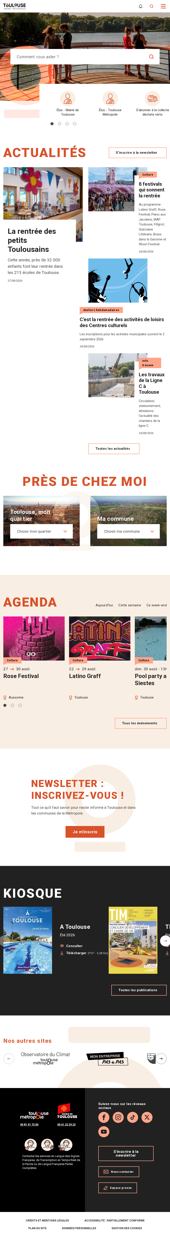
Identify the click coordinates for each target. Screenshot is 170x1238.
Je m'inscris (85, 831)
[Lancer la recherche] (152, 56)
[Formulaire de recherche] (151, 6)
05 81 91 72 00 (29, 1124)
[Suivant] (161, 1058)
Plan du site (37, 1228)
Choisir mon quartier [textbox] (34, 531)
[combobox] (77, 56)
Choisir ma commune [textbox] (122, 531)
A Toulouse (75, 926)
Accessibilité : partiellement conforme (114, 1220)
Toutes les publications (137, 990)
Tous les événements (139, 723)
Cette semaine (129, 605)
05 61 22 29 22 (66, 1124)
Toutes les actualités (112, 449)
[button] (163, 6)
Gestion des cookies (127, 1228)
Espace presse (121, 1187)
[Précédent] (8, 1058)
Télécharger (87, 953)
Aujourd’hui (104, 605)
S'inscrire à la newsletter (136, 153)
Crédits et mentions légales (47, 1220)
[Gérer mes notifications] (140, 6)
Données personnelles (79, 1228)
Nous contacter (122, 1171)
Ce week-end (157, 605)
